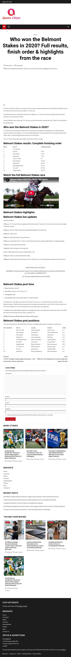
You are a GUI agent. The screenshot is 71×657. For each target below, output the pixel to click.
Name (7, 396)
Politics (5, 483)
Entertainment (7, 481)
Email (7, 403)
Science (29, 522)
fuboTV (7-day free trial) (30, 298)
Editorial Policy (26, 653)
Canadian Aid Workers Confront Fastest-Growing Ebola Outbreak (23, 503)
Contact (63, 649)
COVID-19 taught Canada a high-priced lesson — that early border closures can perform (19, 359)
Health (8, 522)
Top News (6, 474)
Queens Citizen (22, 606)
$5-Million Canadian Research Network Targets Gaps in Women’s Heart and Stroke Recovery (31, 496)
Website (7, 409)
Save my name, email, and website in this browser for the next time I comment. (30, 415)
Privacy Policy (37, 653)
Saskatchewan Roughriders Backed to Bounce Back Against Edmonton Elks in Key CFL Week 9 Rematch (13, 454)
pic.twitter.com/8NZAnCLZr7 (37, 273)
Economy (6, 478)
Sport (35, 34)
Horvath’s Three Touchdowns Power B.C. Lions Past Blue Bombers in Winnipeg (26, 509)
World (5, 476)
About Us (5, 653)
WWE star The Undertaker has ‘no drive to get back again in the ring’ (52, 359)
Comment (8, 373)
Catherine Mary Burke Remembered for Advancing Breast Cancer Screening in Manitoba (29, 500)
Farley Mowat (9, 65)
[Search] (68, 26)
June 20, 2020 (45, 276)
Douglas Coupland (18, 461)
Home (5, 471)
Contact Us (6, 488)
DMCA (19, 653)
